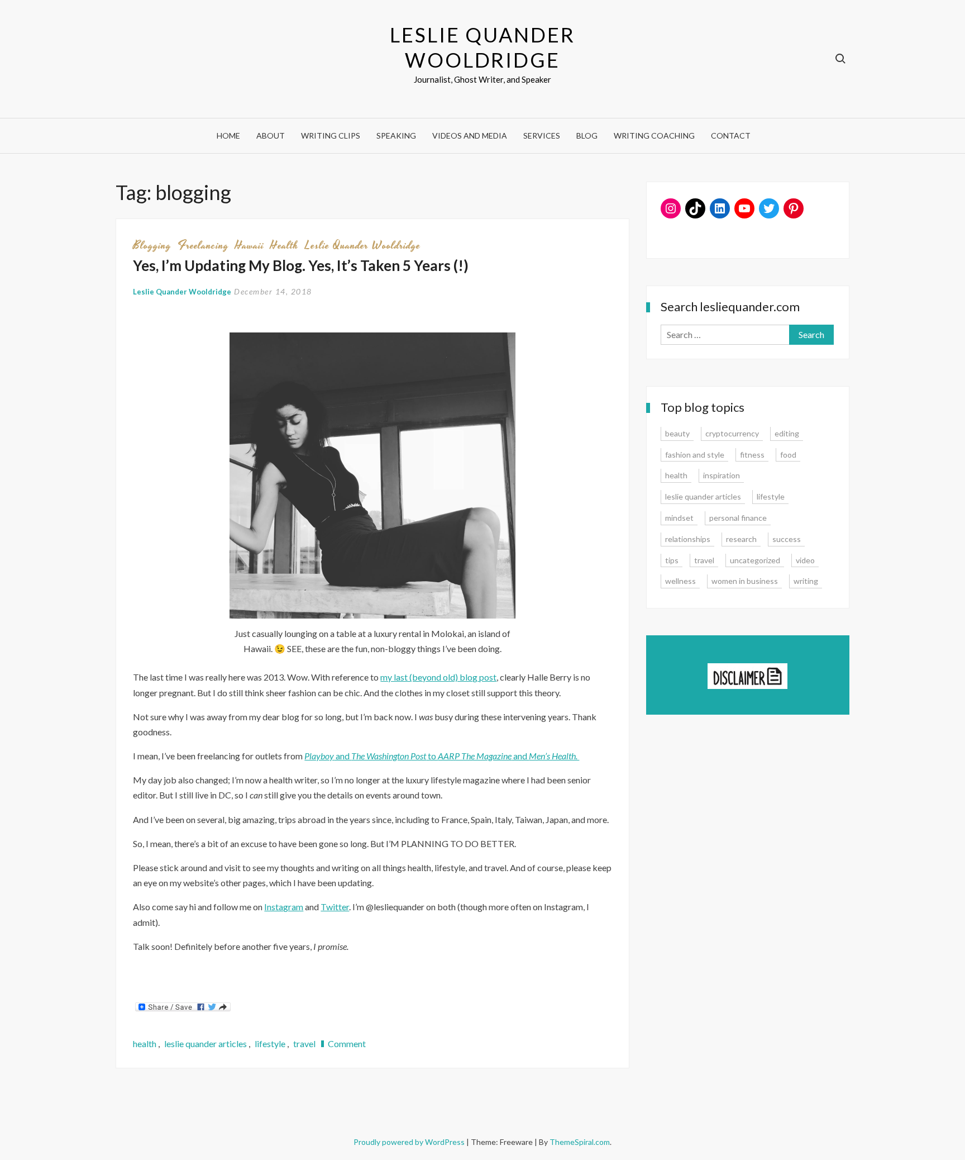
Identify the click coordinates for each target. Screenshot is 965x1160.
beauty (677, 433)
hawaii (249, 245)
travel (304, 1043)
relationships (687, 539)
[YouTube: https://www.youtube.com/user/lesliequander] (744, 208)
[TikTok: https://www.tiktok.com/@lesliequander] (695, 208)
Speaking (396, 135)
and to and (441, 755)
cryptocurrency (732, 433)
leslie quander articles (205, 1043)
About (270, 135)
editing (787, 433)
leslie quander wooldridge (363, 245)
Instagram (283, 906)
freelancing (203, 245)
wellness (680, 581)
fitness (752, 454)
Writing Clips (330, 135)
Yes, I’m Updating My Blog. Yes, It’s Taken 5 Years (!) (301, 265)
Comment (347, 1043)
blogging (152, 245)
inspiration (721, 475)
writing (806, 581)
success (786, 539)
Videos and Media (469, 135)
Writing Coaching (654, 135)
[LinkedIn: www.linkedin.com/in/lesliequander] (720, 208)
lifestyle (270, 1043)
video (805, 560)
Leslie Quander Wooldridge (482, 47)
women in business (744, 581)
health (284, 245)
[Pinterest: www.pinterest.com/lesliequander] (794, 208)
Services (541, 135)
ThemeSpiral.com (580, 1142)
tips (672, 560)
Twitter (335, 906)
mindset (679, 517)
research (741, 539)
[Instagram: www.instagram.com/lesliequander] (671, 208)
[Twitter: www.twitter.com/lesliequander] (769, 208)
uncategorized (755, 560)
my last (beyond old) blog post (438, 677)
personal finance (738, 517)
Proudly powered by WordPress (409, 1142)
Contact (731, 135)
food (788, 454)
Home (228, 135)
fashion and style (694, 454)
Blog (587, 135)
